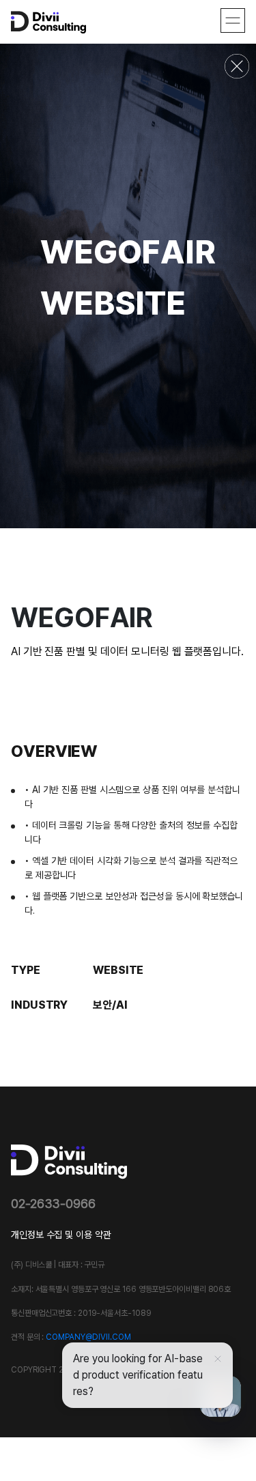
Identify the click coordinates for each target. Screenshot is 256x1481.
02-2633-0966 (53, 1203)
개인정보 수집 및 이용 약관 (61, 1234)
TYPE (25, 969)
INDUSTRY (39, 1004)
